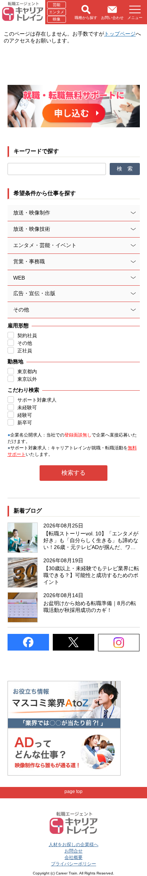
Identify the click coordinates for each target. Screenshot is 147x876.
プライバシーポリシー (73, 864)
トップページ (120, 34)
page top (73, 791)
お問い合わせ (112, 18)
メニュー (134, 18)
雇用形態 (18, 325)
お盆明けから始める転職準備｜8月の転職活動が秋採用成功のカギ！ (89, 606)
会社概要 (73, 857)
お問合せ (73, 851)
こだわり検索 (23, 390)
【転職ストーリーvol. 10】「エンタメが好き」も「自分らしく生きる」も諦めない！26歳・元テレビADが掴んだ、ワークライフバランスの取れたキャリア (90, 540)
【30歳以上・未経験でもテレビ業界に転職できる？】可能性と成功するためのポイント (91, 575)
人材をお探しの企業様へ (73, 844)
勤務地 (15, 361)
